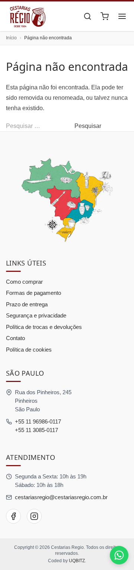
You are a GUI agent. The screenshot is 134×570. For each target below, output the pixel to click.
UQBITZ (77, 560)
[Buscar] (87, 16)
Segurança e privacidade (36, 315)
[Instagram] (34, 516)
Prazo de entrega (27, 304)
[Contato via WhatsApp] (119, 555)
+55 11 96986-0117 (38, 421)
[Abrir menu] (122, 16)
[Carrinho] (104, 16)
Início (11, 37)
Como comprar (24, 282)
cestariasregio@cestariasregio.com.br (61, 497)
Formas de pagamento (33, 293)
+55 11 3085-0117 (36, 430)
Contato (15, 338)
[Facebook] (13, 516)
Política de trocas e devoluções (44, 327)
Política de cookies (29, 349)
